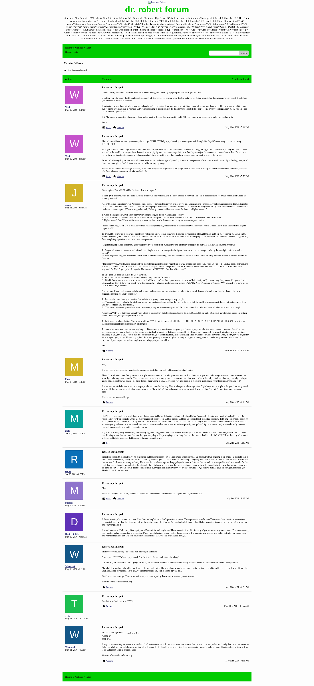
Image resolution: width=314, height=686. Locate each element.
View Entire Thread (240, 79)
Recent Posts (71, 52)
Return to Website (74, 47)
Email (108, 127)
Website (120, 127)
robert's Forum (75, 63)
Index (88, 47)
